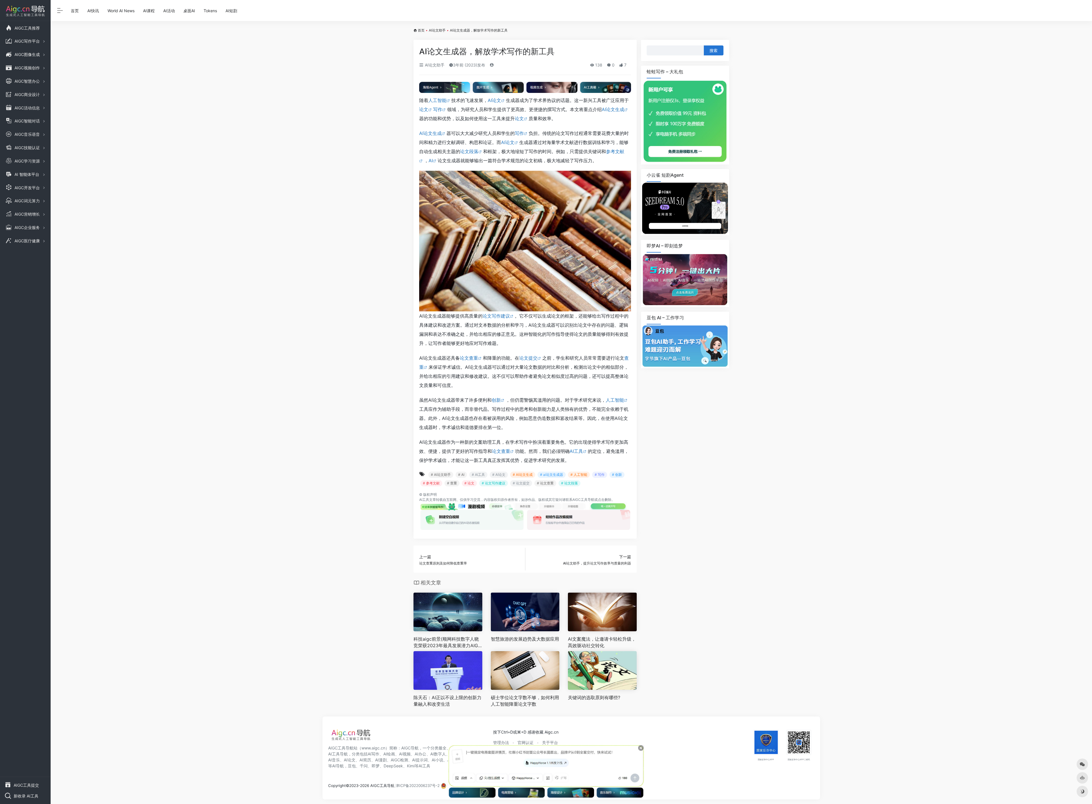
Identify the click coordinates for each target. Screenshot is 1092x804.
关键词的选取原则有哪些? (594, 697)
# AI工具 (478, 474)
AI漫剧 (381, 759)
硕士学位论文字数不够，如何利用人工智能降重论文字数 (525, 701)
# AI (461, 474)
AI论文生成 (613, 109)
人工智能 (437, 100)
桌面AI (189, 10)
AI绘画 (389, 753)
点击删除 (604, 499)
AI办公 (420, 753)
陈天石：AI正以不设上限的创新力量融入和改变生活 (447, 701)
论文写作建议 (496, 316)
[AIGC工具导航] (351, 736)
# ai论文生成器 (551, 474)
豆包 (352, 765)
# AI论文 (498, 474)
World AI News (121, 10)
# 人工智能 (578, 474)
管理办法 (501, 742)
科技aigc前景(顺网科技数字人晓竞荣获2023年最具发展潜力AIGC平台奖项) (447, 642)
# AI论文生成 (523, 474)
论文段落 (469, 151)
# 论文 (469, 483)
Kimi (411, 765)
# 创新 (617, 474)
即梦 (376, 765)
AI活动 (169, 10)
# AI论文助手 (441, 474)
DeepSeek (393, 765)
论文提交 (528, 358)
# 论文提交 (521, 483)
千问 (364, 765)
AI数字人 (438, 753)
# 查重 (452, 483)
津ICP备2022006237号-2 (418, 785)
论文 (423, 109)
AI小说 (437, 759)
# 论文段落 (569, 483)
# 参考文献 (431, 483)
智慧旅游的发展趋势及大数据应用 (525, 639)
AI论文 (494, 100)
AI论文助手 (437, 30)
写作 (437, 109)
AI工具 (576, 451)
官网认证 (525, 742)
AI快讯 (93, 10)
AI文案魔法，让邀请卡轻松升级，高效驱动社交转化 (602, 642)
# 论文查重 (545, 483)
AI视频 (405, 753)
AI (431, 160)
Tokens (210, 10)
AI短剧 (231, 10)
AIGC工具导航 (583, 499)
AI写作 (373, 753)
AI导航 (338, 765)
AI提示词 (420, 759)
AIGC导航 (410, 747)
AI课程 (149, 10)
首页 (75, 10)
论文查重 (469, 358)
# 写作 (600, 474)
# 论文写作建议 (493, 483)
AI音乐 (334, 759)
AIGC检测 (399, 759)
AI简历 (365, 759)
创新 (496, 400)
